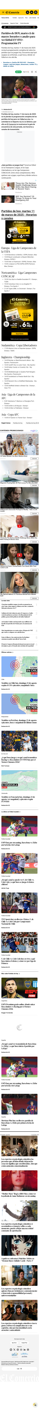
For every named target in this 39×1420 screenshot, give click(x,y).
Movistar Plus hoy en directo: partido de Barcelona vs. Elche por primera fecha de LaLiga (17, 1122)
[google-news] (28, 1350)
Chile (2, 679)
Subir (18, 1368)
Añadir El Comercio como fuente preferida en (19, 27)
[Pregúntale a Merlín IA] (35, 1405)
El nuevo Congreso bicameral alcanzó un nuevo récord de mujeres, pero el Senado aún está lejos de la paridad (18, 645)
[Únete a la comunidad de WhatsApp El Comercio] (18, 72)
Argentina (4, 1001)
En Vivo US (4, 754)
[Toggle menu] (3, 12)
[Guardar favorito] (32, 72)
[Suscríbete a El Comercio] (31, 12)
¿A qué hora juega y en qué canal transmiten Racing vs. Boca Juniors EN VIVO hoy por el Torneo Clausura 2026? (19, 759)
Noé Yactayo (5, 766)
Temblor (14, 17)
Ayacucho (21, 17)
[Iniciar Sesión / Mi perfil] (35, 12)
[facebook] (11, 1350)
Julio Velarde (32, 17)
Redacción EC (8, 109)
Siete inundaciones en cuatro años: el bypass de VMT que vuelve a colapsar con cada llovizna (17, 631)
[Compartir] (35, 72)
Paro (26, 17)
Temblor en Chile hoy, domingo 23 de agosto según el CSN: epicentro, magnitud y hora (19, 684)
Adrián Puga (5, 888)
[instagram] (18, 1350)
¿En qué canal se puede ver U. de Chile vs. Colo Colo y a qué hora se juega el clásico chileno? (17, 882)
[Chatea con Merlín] (27, 12)
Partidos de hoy (17, 423)
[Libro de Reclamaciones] (24, 1355)
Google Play (24, 1342)
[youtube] (21, 1350)
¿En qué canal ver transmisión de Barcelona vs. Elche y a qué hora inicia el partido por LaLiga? (18, 1046)
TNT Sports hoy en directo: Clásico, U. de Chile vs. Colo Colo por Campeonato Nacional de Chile (17, 921)
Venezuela (4, 793)
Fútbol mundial (5, 839)
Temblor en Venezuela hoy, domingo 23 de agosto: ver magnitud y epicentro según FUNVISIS (18, 799)
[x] (14, 1350)
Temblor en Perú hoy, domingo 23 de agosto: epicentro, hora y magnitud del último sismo (19, 721)
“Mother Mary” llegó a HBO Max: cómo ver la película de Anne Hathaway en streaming (18, 1194)
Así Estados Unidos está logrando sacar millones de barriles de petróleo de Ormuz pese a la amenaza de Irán (17, 623)
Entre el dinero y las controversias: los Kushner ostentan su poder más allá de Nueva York (15, 638)
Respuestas (4, 716)
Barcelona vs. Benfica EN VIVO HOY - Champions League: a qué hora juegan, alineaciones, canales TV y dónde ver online (20, 64)
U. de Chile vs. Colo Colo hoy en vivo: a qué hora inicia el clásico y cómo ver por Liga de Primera (18, 960)
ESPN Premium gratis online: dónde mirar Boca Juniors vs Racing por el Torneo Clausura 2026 (18, 1006)
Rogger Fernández (7, 1013)
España (3, 1040)
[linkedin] (24, 1350)
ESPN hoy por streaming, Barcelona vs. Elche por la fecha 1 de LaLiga (19, 843)
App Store (14, 1342)
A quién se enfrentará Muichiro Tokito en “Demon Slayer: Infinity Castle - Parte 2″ (17, 1259)
